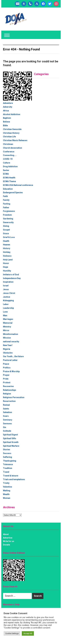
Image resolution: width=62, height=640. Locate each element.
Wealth (6, 494)
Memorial (7, 323)
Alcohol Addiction (11, 114)
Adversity (7, 107)
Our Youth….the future (13, 356)
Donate (6, 545)
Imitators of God (11, 274)
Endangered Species (13, 192)
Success (7, 453)
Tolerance (8, 464)
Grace (6, 233)
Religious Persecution (13, 397)
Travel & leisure (10, 476)
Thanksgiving (9, 461)
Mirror (6, 330)
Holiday (6, 252)
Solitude (7, 431)
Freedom (7, 215)
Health (6, 241)
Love (5, 312)
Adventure (8, 103)
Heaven (6, 244)
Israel (6, 285)
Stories (6, 449)
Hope (5, 267)
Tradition (7, 468)
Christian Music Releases (15, 140)
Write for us (8, 541)
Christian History (11, 133)
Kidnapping (8, 300)
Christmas (8, 144)
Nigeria (6, 349)
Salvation (7, 412)
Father (6, 207)
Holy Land (8, 259)
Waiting (6, 490)
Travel (6, 472)
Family (6, 200)
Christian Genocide (12, 129)
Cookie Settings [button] (12, 633)
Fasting (6, 204)
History (6, 248)
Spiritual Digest (10, 435)
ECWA (6, 174)
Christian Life (9, 136)
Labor (6, 304)
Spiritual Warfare (11, 446)
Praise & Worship (11, 371)
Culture (6, 163)
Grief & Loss (9, 237)
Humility (7, 271)
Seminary (7, 420)
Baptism (7, 118)
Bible (5, 125)
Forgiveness (9, 211)
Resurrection (9, 401)
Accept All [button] (28, 633)
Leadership (8, 308)
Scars (6, 416)
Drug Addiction (10, 166)
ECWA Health (9, 177)
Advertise (7, 538)
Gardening (8, 218)
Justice (6, 297)
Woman (6, 498)
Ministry (7, 326)
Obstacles (8, 353)
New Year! (7, 345)
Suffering (7, 457)
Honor (6, 263)
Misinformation (10, 334)
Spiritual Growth (10, 442)
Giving (6, 226)
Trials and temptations (14, 479)
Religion (7, 393)
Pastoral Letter (10, 360)
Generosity (8, 222)
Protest (6, 382)
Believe (6, 122)
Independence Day (12, 278)
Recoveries (8, 386)
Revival (6, 405)
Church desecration (12, 148)
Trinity (6, 483)
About (6, 534)
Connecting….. (10, 155)
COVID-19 (7, 159)
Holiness (7, 256)
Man (5, 315)
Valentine (7, 487)
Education (8, 189)
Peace (6, 364)
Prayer (6, 375)
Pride (5, 379)
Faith (5, 196)
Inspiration (8, 282)
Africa (6, 110)
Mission (7, 338)
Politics (7, 367)
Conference (8, 151)
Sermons (7, 423)
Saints (6, 409)
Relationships (9, 390)
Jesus (6, 289)
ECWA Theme (9, 181)
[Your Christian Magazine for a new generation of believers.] (15, 19)
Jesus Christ (9, 293)
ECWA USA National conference (18, 185)
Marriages (8, 319)
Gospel (6, 230)
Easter (6, 170)
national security (11, 341)
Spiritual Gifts (9, 438)
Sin (4, 427)
